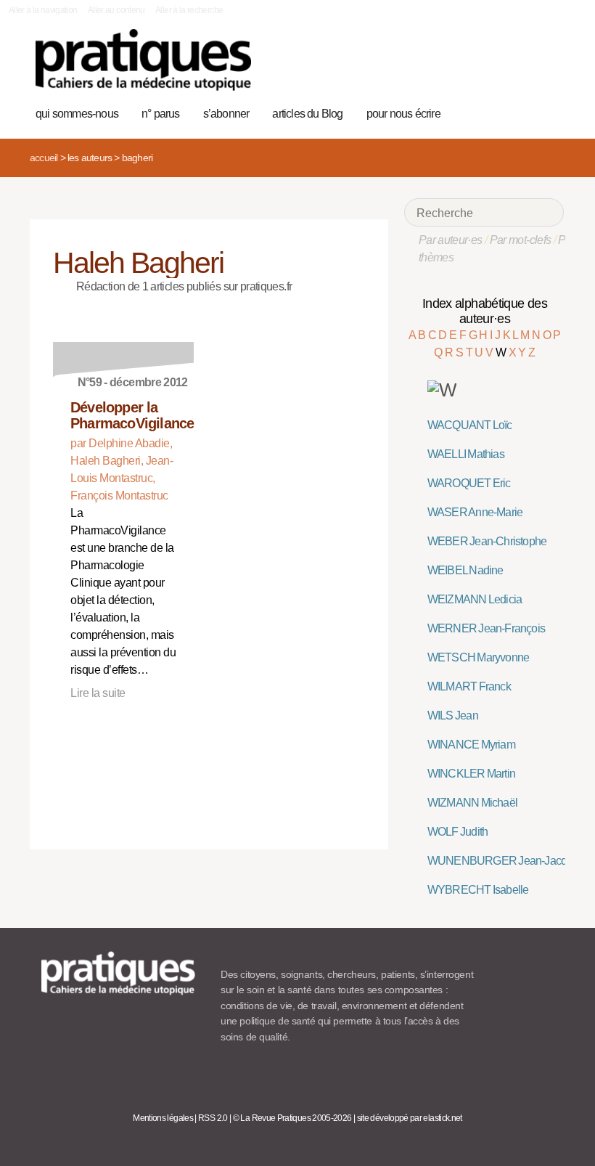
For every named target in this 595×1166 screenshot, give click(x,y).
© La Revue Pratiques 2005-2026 (292, 1118)
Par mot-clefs (520, 240)
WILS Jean (452, 715)
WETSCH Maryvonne (478, 657)
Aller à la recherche (189, 10)
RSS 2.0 (213, 1118)
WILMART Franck (469, 686)
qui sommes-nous (77, 113)
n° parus (160, 113)
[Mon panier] (501, 112)
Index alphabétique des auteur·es (484, 311)
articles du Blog (307, 113)
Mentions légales (163, 1118)
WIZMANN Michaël (472, 802)
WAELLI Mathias (465, 454)
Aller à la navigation (43, 10)
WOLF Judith (457, 831)
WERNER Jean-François (486, 628)
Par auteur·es (451, 240)
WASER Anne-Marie (474, 512)
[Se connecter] (547, 112)
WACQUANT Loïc (469, 425)
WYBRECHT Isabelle (478, 890)
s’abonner (226, 113)
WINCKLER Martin (471, 773)
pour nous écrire (403, 113)
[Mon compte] (524, 112)
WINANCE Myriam (471, 744)
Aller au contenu (116, 10)
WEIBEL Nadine (465, 570)
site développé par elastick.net (409, 1118)
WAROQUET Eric (469, 483)
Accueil (43, 157)
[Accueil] (143, 60)
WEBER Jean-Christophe (486, 541)
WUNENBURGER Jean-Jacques (505, 861)
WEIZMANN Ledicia (474, 599)
